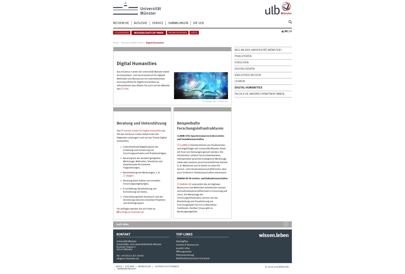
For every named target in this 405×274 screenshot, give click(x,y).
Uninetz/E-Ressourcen (187, 245)
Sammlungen (178, 23)
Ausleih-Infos (183, 248)
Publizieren (243, 56)
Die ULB (198, 23)
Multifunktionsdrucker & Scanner (193, 258)
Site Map (129, 266)
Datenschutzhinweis (167, 266)
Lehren (240, 81)
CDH (126, 89)
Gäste (194, 33)
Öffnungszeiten (184, 252)
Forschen (242, 62)
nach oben (122, 224)
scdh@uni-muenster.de (132, 212)
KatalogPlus (182, 241)
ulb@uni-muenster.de (127, 258)
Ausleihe (140, 23)
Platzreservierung (185, 255)
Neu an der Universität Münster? (258, 50)
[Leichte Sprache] (282, 31)
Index (119, 266)
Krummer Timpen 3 (126, 247)
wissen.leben (274, 235)
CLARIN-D (185, 145)
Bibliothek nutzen (248, 75)
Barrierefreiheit (126, 269)
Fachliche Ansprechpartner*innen (259, 94)
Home (116, 43)
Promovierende (177, 33)
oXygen (129, 176)
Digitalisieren (245, 68)
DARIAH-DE (185, 184)
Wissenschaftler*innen (133, 43)
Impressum (144, 266)
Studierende (121, 33)
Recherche (121, 23)
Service (157, 23)
